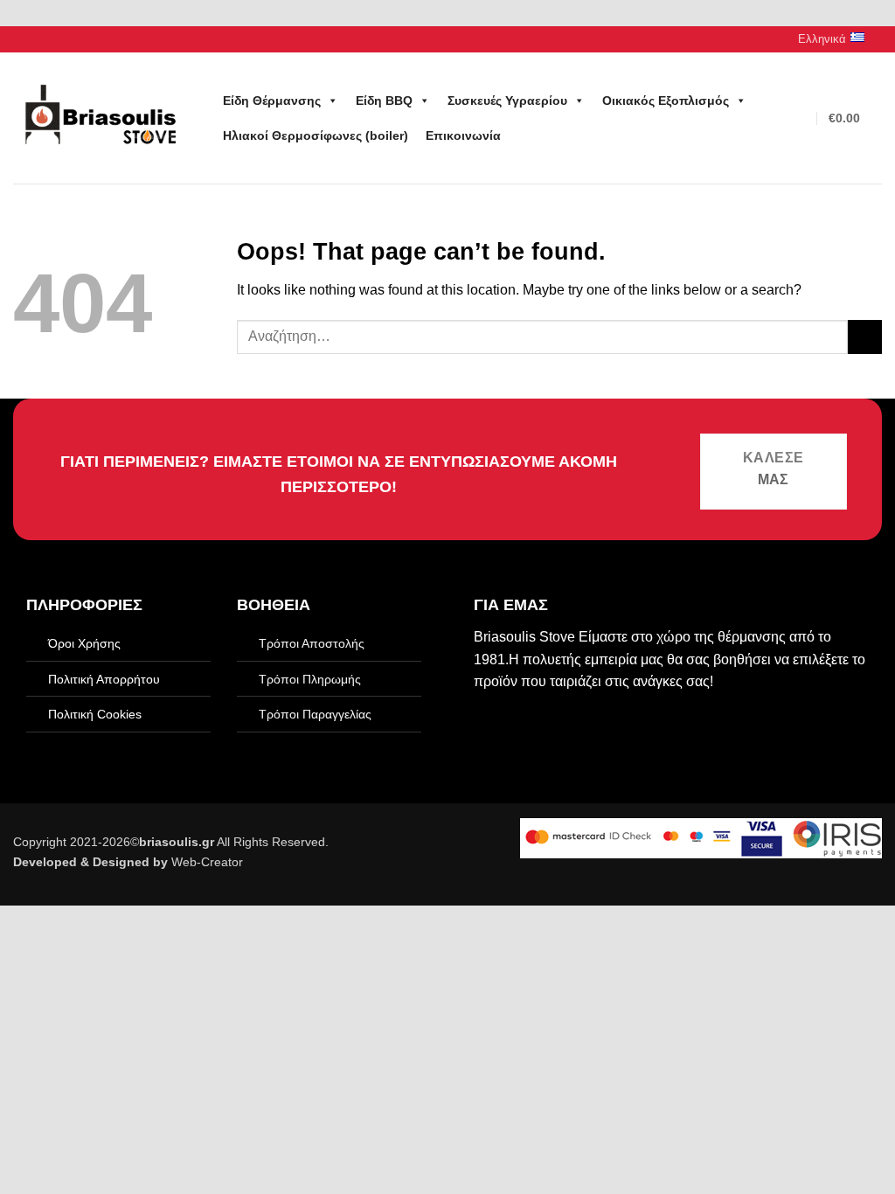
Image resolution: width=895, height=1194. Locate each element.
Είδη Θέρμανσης (272, 101)
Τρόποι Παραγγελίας (315, 714)
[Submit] (865, 337)
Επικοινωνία (463, 135)
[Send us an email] (38, 39)
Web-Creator (207, 862)
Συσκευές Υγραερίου (507, 101)
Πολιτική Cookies (95, 714)
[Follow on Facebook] (22, 39)
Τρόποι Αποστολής (311, 643)
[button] (802, 118)
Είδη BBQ (384, 101)
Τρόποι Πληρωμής (310, 679)
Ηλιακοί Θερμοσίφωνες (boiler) (315, 135)
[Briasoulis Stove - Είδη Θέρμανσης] (100, 118)
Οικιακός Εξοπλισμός (665, 101)
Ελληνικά (822, 38)
